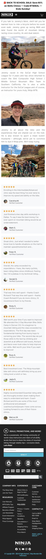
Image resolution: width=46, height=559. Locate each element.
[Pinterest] (29, 549)
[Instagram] (26, 549)
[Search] (40, 477)
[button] (16, 14)
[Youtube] (23, 549)
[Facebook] (16, 549)
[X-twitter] (20, 549)
